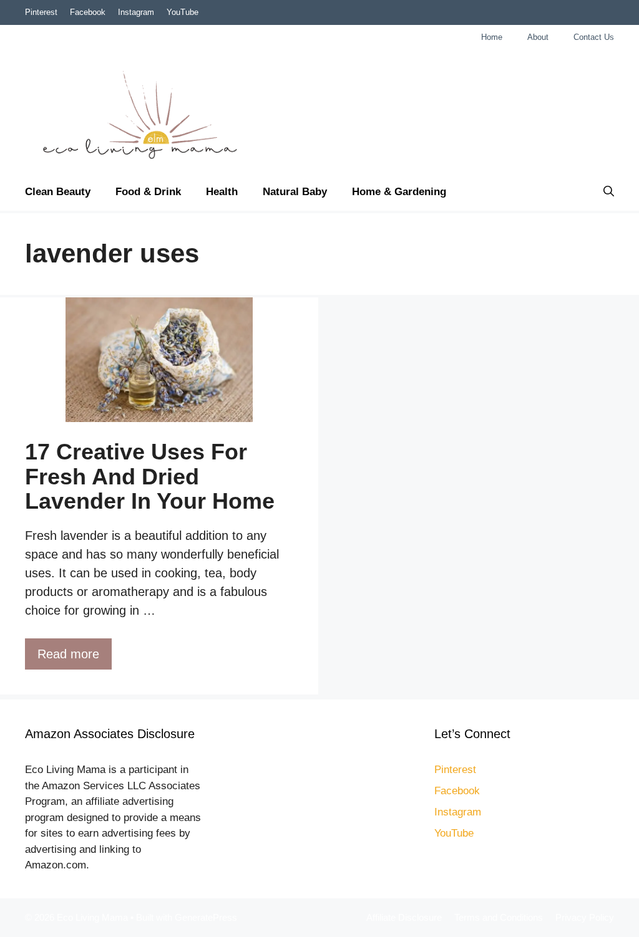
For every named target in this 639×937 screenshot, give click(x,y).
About (538, 37)
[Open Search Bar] (609, 192)
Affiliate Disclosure (404, 917)
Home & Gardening (399, 192)
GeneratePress (206, 917)
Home (491, 37)
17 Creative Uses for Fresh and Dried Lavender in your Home (150, 476)
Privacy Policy (584, 917)
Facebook (87, 12)
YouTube (182, 12)
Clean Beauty (57, 192)
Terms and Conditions (498, 917)
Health (222, 192)
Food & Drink (148, 192)
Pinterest (41, 12)
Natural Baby (295, 192)
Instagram (136, 12)
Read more (68, 654)
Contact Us (593, 37)
